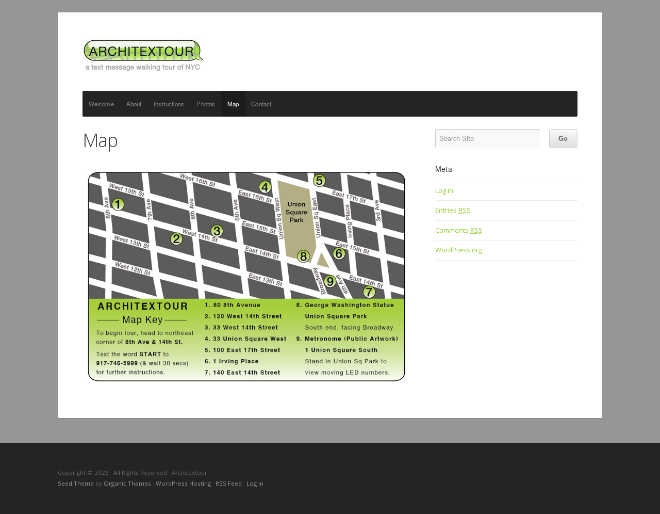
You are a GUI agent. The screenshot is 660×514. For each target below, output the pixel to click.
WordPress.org (458, 249)
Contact (261, 104)
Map (233, 104)
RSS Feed (229, 483)
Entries (453, 210)
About (134, 104)
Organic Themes (127, 483)
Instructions (169, 104)
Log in (444, 190)
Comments (459, 230)
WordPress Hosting (183, 483)
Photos (205, 104)
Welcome (101, 104)
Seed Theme (76, 483)
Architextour (330, 54)
